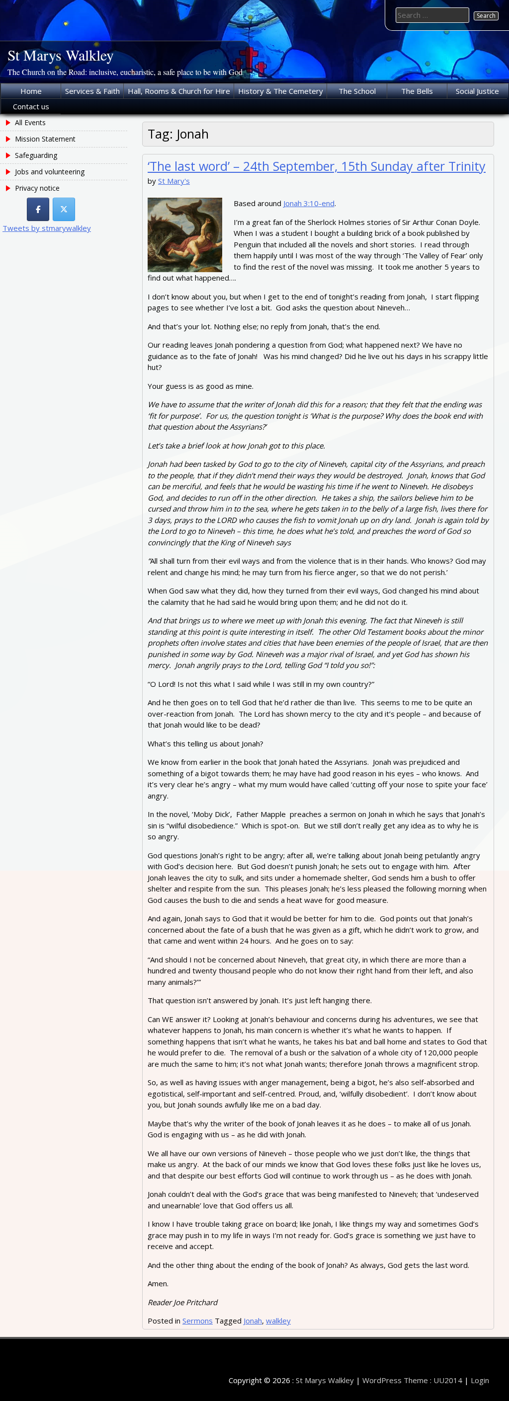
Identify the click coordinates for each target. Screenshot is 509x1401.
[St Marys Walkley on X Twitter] (64, 209)
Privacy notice (37, 188)
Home (31, 91)
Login (480, 1380)
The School (357, 91)
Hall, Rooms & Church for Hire (179, 91)
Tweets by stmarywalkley (46, 228)
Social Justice (477, 91)
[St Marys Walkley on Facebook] (38, 209)
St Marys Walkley (60, 55)
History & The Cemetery (280, 91)
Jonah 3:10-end (309, 203)
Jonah (253, 1321)
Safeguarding (36, 155)
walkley (278, 1321)
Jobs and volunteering (50, 171)
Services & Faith (92, 91)
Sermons (197, 1321)
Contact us (31, 106)
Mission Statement (45, 139)
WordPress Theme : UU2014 (412, 1380)
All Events (30, 122)
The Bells (417, 91)
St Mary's (174, 181)
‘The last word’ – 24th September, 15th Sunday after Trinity (317, 165)
